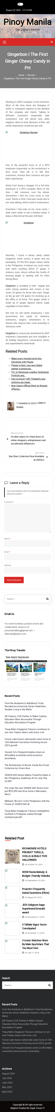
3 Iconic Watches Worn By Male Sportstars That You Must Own (35, 944)
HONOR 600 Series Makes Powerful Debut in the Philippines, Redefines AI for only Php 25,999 (27, 778)
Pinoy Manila (28, 22)
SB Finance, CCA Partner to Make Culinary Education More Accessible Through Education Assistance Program (26, 719)
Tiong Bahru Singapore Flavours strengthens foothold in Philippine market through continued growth (27, 814)
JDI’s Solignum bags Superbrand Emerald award (33, 908)
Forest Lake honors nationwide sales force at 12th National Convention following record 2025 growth (28, 742)
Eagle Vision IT (37, 1108)
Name (7, 538)
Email (7, 552)
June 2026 (7, 1082)
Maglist (14, 1108)
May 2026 (7, 1087)
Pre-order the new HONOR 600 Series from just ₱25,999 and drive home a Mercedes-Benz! (27, 791)
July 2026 (7, 1078)
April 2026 (7, 1091)
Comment (9, 502)
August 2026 (8, 1073)
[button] (52, 42)
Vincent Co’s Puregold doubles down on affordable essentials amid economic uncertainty (25, 755)
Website (7, 565)
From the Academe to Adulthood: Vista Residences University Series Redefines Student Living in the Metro (25, 706)
